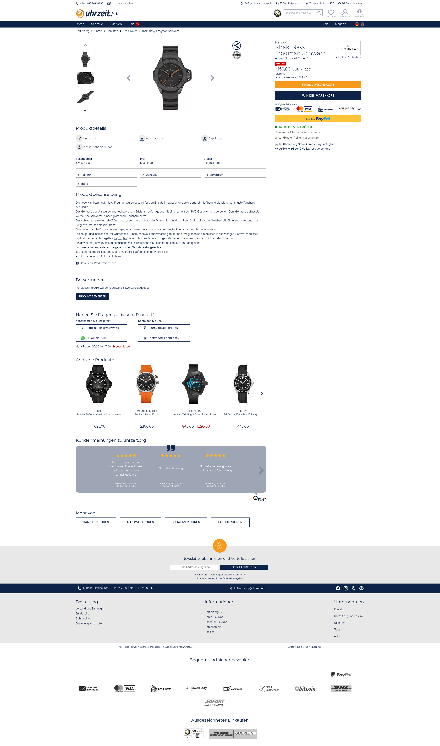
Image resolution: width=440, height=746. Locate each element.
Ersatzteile (82, 614)
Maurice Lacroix (147, 411)
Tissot (99, 411)
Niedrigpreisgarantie (100, 252)
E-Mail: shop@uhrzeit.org (122, 3)
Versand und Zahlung (89, 609)
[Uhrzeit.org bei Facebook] (338, 588)
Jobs (337, 629)
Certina (243, 411)
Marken (116, 24)
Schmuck (97, 24)
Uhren (80, 24)
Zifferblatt (217, 174)
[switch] (197, 736)
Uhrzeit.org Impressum (348, 616)
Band (85, 183)
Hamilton (195, 411)
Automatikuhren (140, 522)
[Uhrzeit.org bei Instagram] (346, 588)
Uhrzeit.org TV (214, 612)
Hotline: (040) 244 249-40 (91, 3)
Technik (86, 174)
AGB (336, 636)
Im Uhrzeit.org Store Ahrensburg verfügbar (307, 144)
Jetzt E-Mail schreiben (164, 338)
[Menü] (202, 730)
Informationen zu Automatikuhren (100, 256)
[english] (362, 24)
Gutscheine (83, 618)
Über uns (339, 623)
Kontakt (339, 609)
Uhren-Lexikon (214, 617)
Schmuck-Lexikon (216, 622)
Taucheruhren (230, 522)
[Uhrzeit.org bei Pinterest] (361, 588)
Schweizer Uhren (186, 522)
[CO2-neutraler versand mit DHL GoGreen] (233, 734)
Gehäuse (152, 174)
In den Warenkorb (320, 95)
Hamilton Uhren (96, 522)
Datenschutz (213, 627)
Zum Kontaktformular (163, 328)
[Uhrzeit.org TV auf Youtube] (354, 588)
